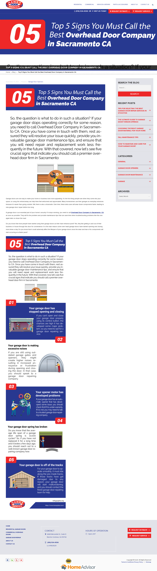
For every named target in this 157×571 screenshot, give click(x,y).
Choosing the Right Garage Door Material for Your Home (131, 129)
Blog (13, 72)
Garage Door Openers (35, 82)
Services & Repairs (103, 4)
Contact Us (145, 4)
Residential (78, 4)
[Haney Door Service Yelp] (17, 560)
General (122, 162)
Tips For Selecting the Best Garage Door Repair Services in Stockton (132, 110)
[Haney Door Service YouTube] (22, 560)
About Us (134, 4)
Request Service (142, 11)
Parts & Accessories (120, 4)
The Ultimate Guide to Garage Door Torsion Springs (131, 121)
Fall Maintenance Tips (128, 137)
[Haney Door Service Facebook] (8, 560)
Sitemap (148, 562)
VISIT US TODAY (99, 11)
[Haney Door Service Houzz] (12, 560)
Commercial (89, 4)
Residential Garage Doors (16, 529)
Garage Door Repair (13, 537)
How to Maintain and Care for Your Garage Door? (132, 145)
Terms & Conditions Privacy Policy (132, 562)
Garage (121, 181)
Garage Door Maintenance (130, 175)
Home (8, 72)
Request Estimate (119, 11)
